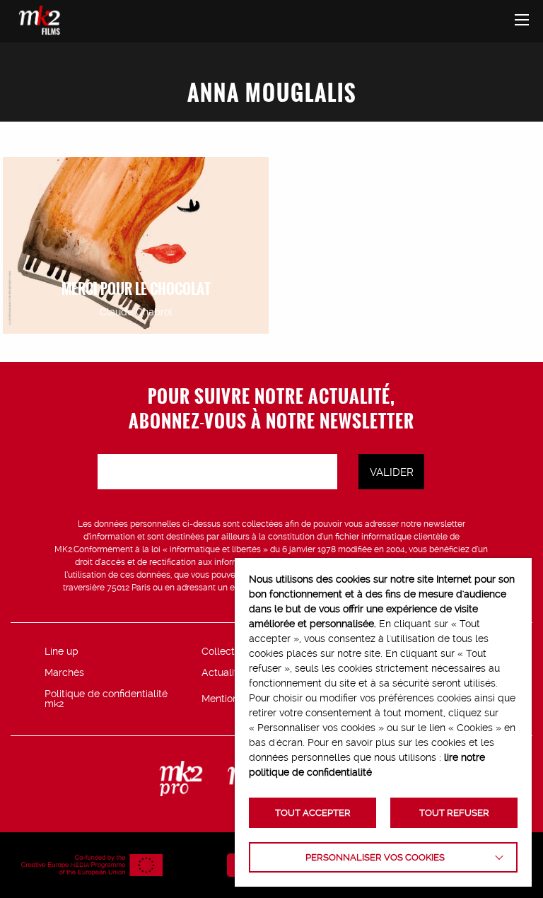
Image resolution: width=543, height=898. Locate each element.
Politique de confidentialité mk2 (106, 698)
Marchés (64, 672)
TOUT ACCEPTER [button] (313, 812)
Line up (61, 651)
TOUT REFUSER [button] (454, 812)
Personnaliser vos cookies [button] (375, 857)
